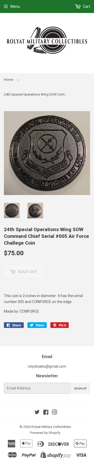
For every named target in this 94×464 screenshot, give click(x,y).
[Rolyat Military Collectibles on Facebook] (46, 413)
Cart (86, 6)
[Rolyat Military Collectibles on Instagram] (54, 413)
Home (8, 80)
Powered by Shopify (45, 433)
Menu (15, 6)
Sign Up (80, 388)
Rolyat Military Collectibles (51, 427)
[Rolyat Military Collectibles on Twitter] (37, 413)
